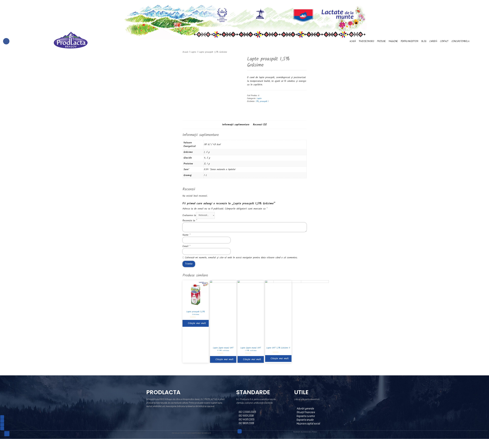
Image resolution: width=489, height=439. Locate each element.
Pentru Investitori (409, 41)
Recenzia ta (189, 221)
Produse (381, 41)
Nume (186, 235)
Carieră (433, 41)
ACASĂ (352, 41)
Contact (444, 41)
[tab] (235, 125)
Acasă (185, 52)
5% (257, 101)
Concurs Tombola (460, 41)
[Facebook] (6, 41)
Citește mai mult (197, 323)
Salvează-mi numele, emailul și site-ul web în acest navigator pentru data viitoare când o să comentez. (241, 258)
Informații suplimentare (235, 125)
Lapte (193, 52)
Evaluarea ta (189, 215)
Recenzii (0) (260, 125)
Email (186, 246)
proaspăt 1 (264, 101)
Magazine (393, 41)
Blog (423, 41)
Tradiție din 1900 (366, 41)
